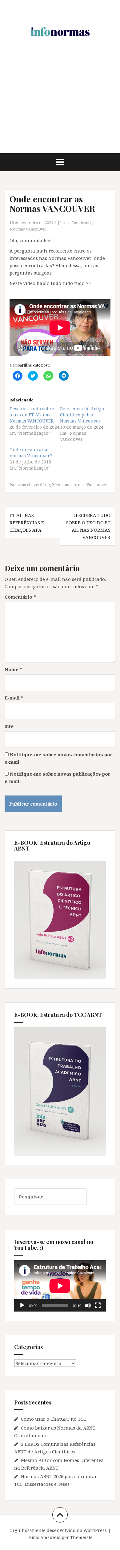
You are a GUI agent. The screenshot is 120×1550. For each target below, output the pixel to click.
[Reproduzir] (22, 1305)
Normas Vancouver (28, 229)
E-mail (14, 698)
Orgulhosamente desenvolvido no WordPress (58, 1530)
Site (9, 726)
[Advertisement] (60, 108)
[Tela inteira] (98, 1305)
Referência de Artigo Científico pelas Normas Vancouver (82, 415)
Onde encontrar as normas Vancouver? (31, 453)
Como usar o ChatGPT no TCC (53, 1419)
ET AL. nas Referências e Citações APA (27, 522)
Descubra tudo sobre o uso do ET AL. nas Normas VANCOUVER (32, 415)
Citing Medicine (54, 484)
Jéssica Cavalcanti (74, 222)
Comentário (20, 597)
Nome (13, 669)
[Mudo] (88, 1305)
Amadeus (50, 1537)
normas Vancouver (89, 484)
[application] (60, 1286)
